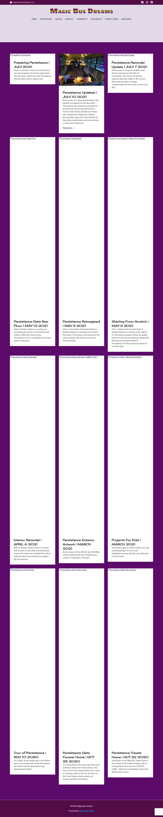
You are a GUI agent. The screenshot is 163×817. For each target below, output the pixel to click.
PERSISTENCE (46, 19)
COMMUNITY (82, 19)
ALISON (58, 19)
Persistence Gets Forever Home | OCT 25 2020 (78, 757)
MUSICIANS (126, 19)
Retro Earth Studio (86, 811)
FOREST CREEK (111, 19)
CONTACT (69, 19)
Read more (67, 128)
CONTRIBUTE (96, 19)
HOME (34, 19)
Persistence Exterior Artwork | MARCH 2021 (78, 544)
